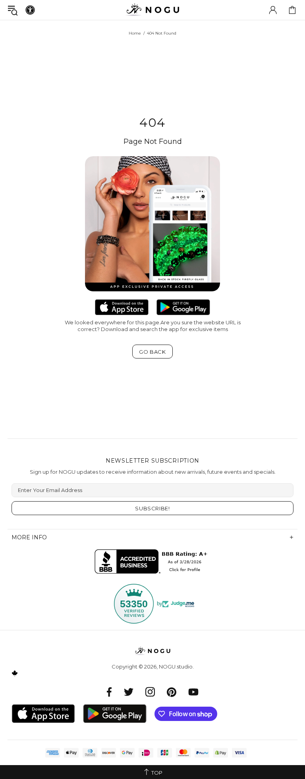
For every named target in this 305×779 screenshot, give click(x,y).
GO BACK (152, 352)
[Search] (12, 10)
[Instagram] (150, 691)
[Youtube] (193, 691)
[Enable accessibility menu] (30, 10)
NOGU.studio (152, 10)
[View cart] (292, 10)
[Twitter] (128, 691)
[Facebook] (109, 691)
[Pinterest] (171, 691)
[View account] (273, 10)
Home (135, 33)
